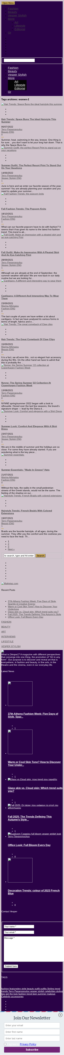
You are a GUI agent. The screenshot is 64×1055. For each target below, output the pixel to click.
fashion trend (25, 994)
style (23, 988)
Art (16, 22)
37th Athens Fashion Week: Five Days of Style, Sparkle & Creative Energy (32, 602)
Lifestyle (19, 25)
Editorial (19, 29)
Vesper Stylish (17, 15)
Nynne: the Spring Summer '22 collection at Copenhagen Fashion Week (26, 384)
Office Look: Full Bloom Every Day (25, 617)
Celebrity (6, 996)
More (11, 19)
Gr (9, 32)
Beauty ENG (7, 132)
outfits (43, 988)
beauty (30, 988)
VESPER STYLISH (11, 646)
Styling (50, 988)
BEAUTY (5, 626)
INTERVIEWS (8, 636)
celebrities (49, 991)
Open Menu (8, 3)
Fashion (13, 8)
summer (41, 994)
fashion (5, 988)
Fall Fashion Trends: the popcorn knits (23, 209)
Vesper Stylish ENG (11, 178)
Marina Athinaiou (10, 306)
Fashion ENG (8, 219)
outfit (37, 988)
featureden (15, 988)
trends (4, 991)
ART (3, 631)
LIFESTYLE (7, 641)
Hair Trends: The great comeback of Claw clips (28, 339)
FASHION (6, 622)
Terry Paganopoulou (11, 129)
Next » (11, 549)
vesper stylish (37, 991)
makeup (50, 994)
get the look (11, 994)
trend (57, 988)
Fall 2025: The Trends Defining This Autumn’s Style (34, 614)
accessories (17, 996)
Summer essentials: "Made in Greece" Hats (25, 469)
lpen (34, 994)
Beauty (12, 12)
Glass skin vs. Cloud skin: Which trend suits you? (33, 611)
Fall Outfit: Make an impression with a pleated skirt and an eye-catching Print (30, 253)
